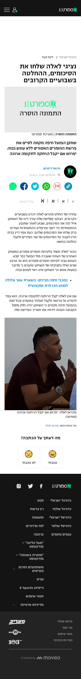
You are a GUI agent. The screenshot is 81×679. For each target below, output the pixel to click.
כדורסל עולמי (61, 526)
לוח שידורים (35, 526)
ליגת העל (47, 57)
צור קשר (67, 627)
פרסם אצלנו (65, 621)
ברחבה (39, 534)
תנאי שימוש (35, 596)
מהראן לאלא (52, 425)
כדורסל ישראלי (60, 517)
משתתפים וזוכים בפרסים (31, 569)
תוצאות (38, 517)
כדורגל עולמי (61, 509)
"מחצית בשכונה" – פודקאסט (30, 556)
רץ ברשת (37, 509)
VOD (40, 500)
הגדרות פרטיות (63, 640)
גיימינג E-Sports (32, 588)
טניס (40, 579)
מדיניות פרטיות (32, 604)
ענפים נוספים (61, 534)
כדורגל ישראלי (67, 57)
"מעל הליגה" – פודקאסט (33, 544)
